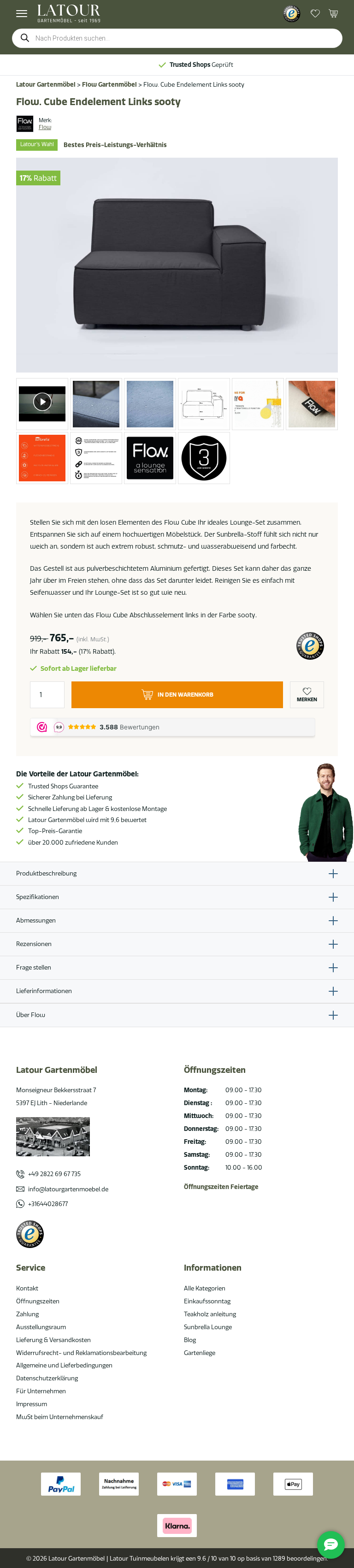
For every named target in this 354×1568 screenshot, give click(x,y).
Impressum (31, 1404)
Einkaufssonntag (207, 1301)
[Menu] (21, 13)
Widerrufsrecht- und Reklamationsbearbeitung (81, 1352)
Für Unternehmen (41, 1391)
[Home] (69, 14)
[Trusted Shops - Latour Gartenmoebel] (292, 14)
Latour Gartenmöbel (46, 84)
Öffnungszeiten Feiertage (221, 1186)
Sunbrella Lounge (208, 1327)
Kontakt (27, 1288)
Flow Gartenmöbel (109, 84)
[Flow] (25, 124)
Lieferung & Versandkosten (53, 1339)
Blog (190, 1339)
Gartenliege (199, 1352)
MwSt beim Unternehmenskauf (59, 1416)
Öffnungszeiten (37, 1301)
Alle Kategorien (204, 1288)
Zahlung (27, 1314)
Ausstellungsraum (41, 1327)
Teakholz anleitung (210, 1314)
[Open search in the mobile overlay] (177, 38)
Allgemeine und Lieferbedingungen (64, 1365)
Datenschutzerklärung (47, 1378)
